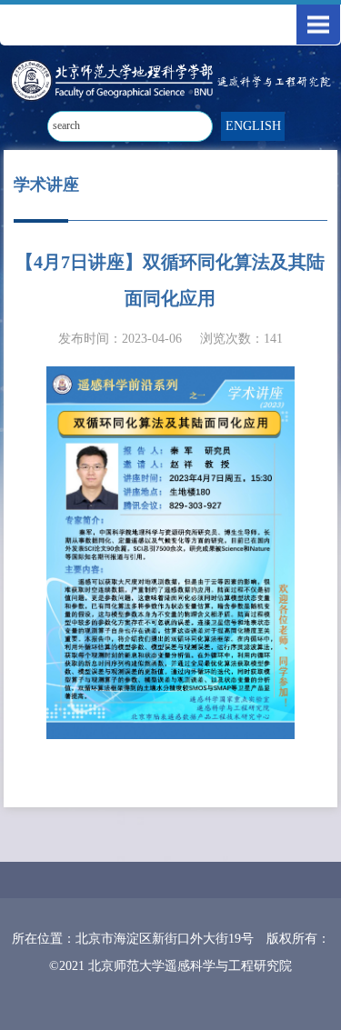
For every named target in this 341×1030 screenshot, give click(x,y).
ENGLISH (253, 126)
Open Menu (318, 25)
